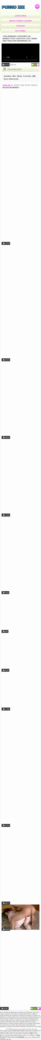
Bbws (19, 76)
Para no (7, 85)
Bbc (14, 76)
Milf (33, 76)
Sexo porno (28, 1037)
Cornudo (27, 76)
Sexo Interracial (11, 79)
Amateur (8, 76)
